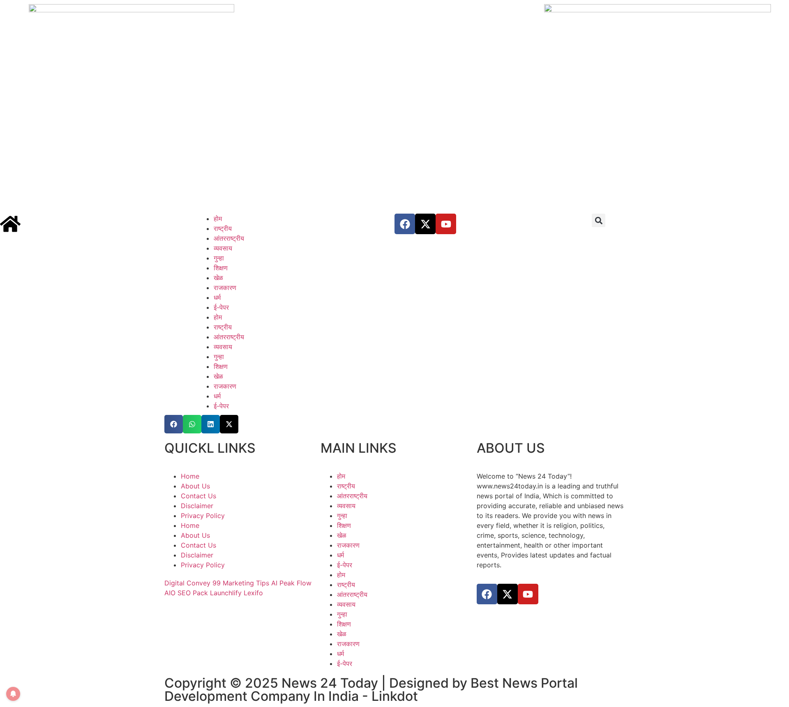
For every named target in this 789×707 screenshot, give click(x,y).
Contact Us (198, 496)
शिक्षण (221, 268)
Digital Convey (187, 583)
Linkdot (394, 696)
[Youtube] (446, 224)
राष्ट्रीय (223, 228)
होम (218, 218)
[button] (598, 220)
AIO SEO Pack (186, 593)
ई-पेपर (221, 307)
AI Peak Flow (291, 583)
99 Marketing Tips (240, 583)
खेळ (218, 278)
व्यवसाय (223, 248)
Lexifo (253, 593)
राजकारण (225, 287)
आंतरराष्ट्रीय (229, 238)
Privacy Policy (203, 515)
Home (190, 476)
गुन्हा (219, 258)
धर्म (217, 297)
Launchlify (226, 593)
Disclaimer (197, 506)
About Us (195, 486)
